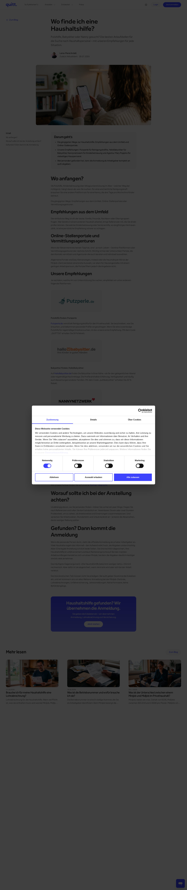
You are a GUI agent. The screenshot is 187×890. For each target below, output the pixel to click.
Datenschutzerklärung (56, 452)
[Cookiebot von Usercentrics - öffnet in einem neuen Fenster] (140, 411)
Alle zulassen (132, 477)
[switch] (78, 466)
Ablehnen (54, 477)
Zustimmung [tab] (52, 419)
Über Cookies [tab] (134, 419)
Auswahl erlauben (93, 477)
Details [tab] (93, 419)
